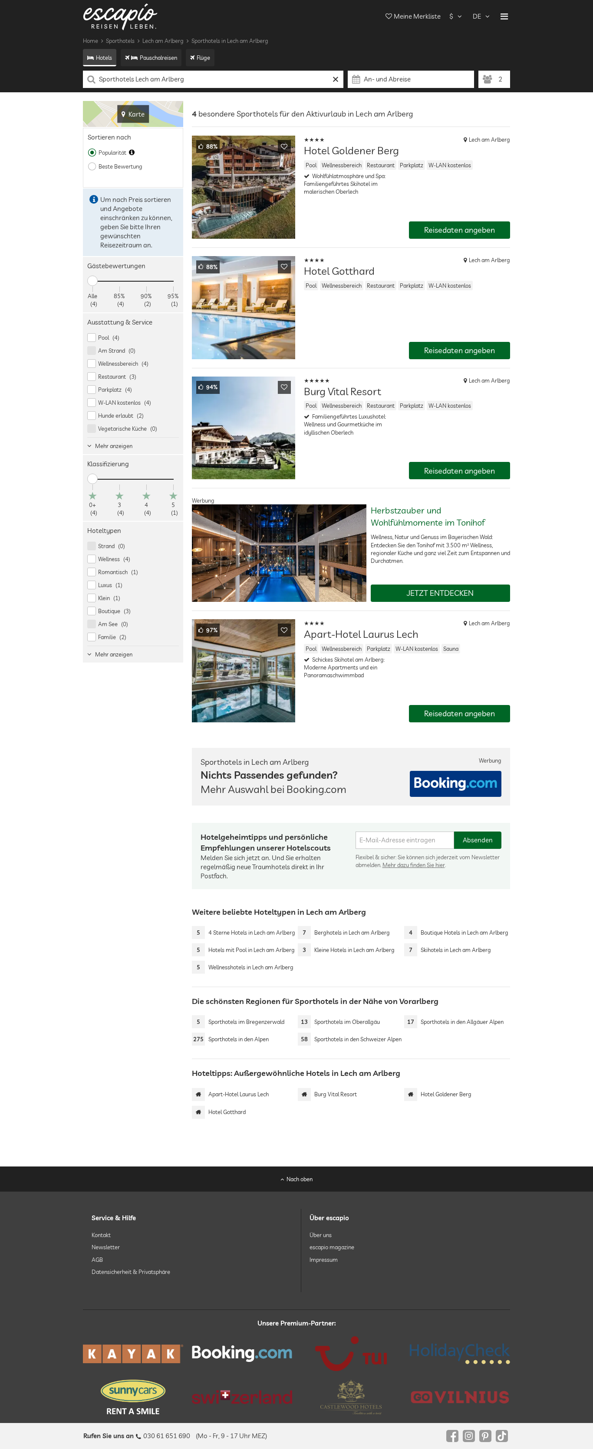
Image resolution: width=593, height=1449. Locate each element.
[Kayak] (133, 1354)
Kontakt (101, 1234)
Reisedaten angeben (459, 230)
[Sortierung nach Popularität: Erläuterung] (131, 152)
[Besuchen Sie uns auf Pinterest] (485, 1436)
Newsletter (106, 1247)
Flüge (203, 57)
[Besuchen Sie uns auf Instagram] (469, 1436)
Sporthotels (120, 40)
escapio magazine (332, 1247)
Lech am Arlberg (163, 40)
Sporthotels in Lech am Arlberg (229, 40)
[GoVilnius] (460, 1396)
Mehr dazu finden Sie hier (413, 864)
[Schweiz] (242, 1397)
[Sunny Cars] (133, 1397)
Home (90, 40)
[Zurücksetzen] (335, 79)
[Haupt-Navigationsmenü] (504, 16)
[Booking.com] (242, 1354)
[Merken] (284, 146)
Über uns (321, 1234)
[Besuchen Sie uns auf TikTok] (502, 1436)
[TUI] (351, 1353)
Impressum (324, 1259)
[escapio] (120, 16)
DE (477, 16)
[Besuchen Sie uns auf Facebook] (452, 1436)
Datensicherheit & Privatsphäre (131, 1271)
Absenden (478, 840)
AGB (97, 1259)
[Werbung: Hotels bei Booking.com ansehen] (455, 784)
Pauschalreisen (158, 57)
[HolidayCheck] (460, 1353)
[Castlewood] (351, 1397)
